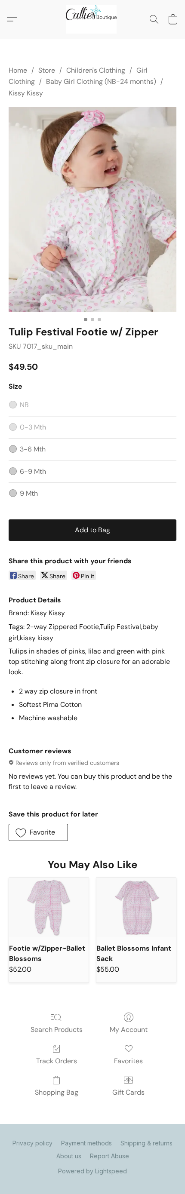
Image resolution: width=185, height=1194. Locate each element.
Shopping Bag (56, 1092)
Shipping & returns (146, 1143)
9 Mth (29, 493)
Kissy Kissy (26, 93)
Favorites (128, 1060)
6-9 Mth (33, 471)
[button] (92, 19)
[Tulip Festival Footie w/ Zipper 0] (92, 209)
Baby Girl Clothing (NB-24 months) (101, 81)
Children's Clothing (95, 70)
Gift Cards (128, 1092)
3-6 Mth (33, 449)
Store (46, 70)
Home (18, 70)
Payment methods (86, 1143)
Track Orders (56, 1060)
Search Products (57, 1029)
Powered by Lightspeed (92, 1171)
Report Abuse (109, 1156)
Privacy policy (32, 1143)
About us (68, 1156)
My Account (129, 1029)
